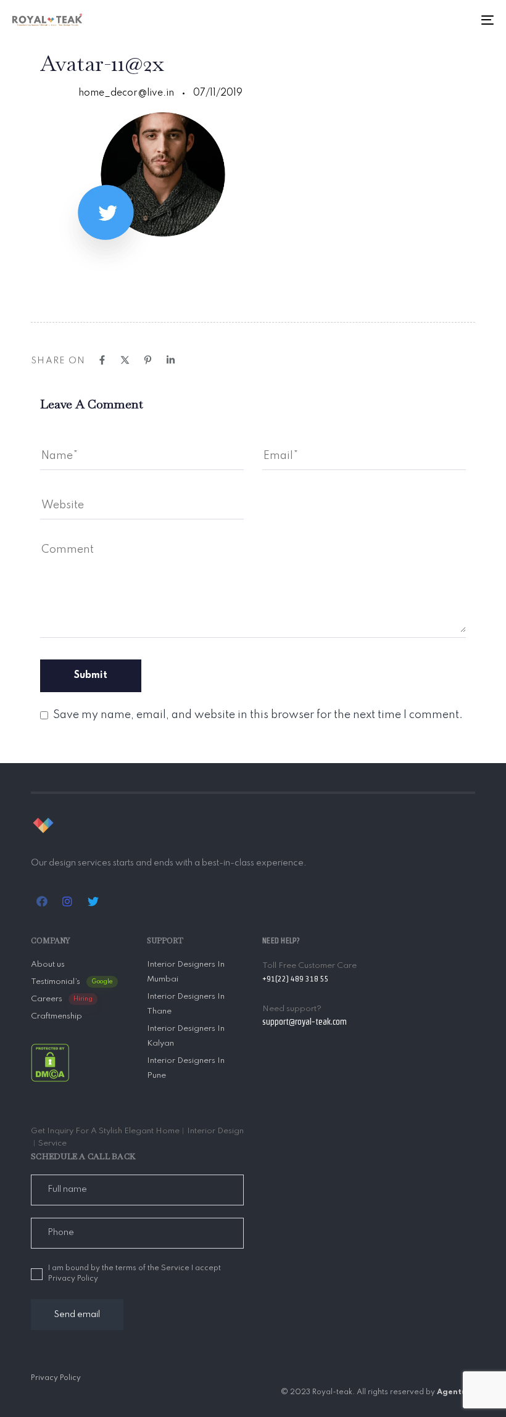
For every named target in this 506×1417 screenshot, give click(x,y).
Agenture (456, 1392)
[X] (125, 360)
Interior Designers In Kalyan (186, 1036)
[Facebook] (102, 360)
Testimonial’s (72, 982)
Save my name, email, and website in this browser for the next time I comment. (258, 715)
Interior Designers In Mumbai (186, 972)
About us (48, 965)
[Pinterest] (147, 360)
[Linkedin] (170, 360)
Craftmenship (56, 1016)
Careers (62, 999)
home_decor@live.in (126, 93)
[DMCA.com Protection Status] (50, 1062)
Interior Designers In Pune (186, 1068)
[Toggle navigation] (413, 19)
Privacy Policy (56, 1378)
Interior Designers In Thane (186, 1004)
